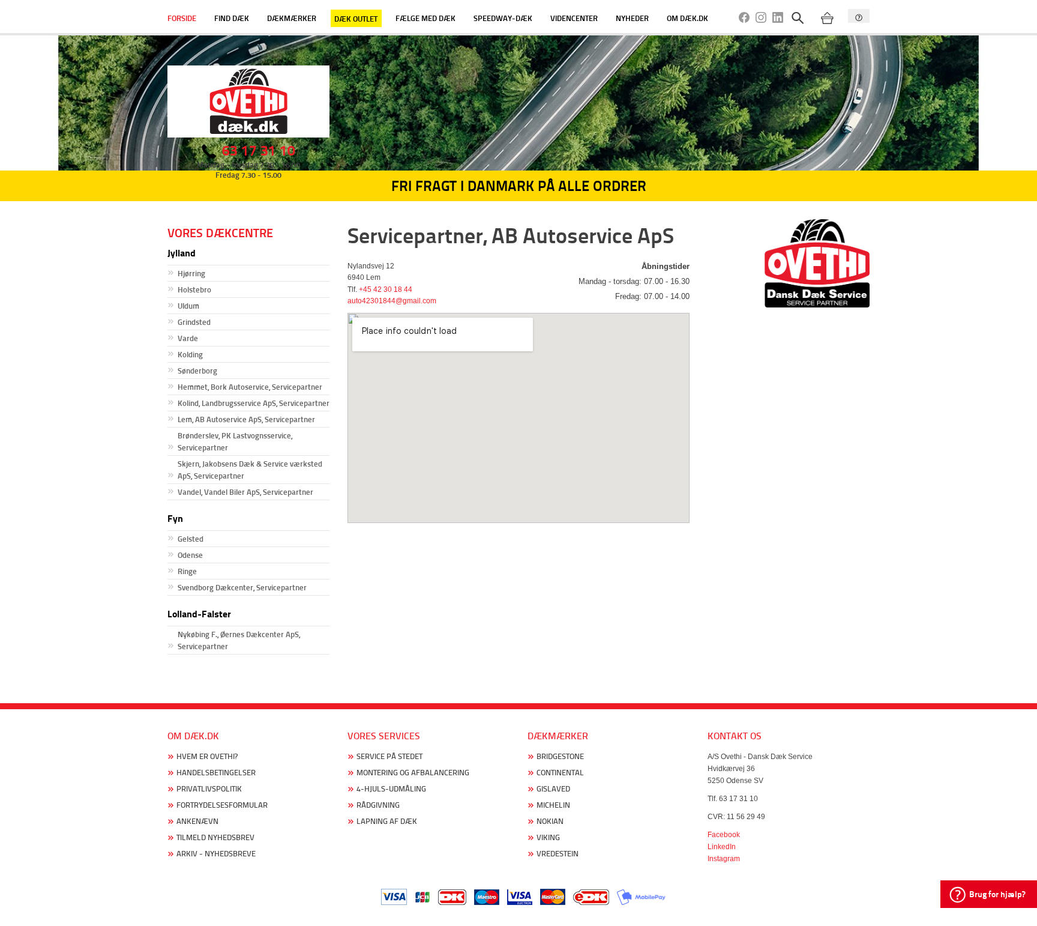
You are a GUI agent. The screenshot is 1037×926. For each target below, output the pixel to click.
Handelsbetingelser (216, 772)
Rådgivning (378, 804)
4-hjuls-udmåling (391, 788)
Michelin (553, 804)
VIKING (548, 837)
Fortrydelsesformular (222, 804)
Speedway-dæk (502, 18)
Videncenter (574, 18)
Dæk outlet (355, 18)
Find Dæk (231, 18)
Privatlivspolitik (209, 788)
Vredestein (558, 853)
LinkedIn (722, 847)
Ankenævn (197, 821)
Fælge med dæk (425, 18)
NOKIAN (550, 821)
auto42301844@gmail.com (391, 301)
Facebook (724, 835)
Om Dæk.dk (687, 18)
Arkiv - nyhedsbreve (216, 853)
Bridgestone (560, 756)
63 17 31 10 (258, 150)
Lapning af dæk (386, 821)
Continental (560, 772)
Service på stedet (389, 756)
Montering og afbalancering (412, 772)
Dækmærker (291, 18)
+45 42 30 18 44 (385, 289)
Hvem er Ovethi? (207, 756)
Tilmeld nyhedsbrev (215, 837)
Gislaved (553, 788)
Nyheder (632, 18)
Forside (181, 18)
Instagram (724, 859)
